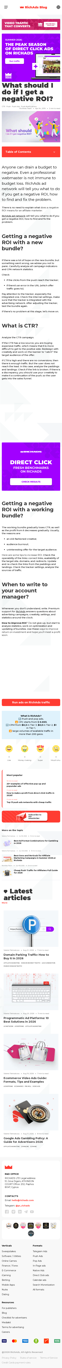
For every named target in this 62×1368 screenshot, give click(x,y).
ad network (8, 1026)
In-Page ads (39, 1265)
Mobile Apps (8, 1284)
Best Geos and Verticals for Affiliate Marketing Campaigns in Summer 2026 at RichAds (35, 857)
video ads (36, 1086)
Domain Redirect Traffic (30, 963)
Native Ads (38, 1270)
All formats (38, 1289)
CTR (3, 106)
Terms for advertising (13, 1327)
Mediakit (6, 1322)
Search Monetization (44, 1284)
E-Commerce (9, 1270)
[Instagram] (13, 1212)
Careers (6, 1332)
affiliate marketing (12, 963)
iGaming (33, 1146)
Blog (4, 1313)
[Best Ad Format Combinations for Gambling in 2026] (7, 843)
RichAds (20, 611)
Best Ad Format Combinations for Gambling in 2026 (36, 842)
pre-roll (28, 1086)
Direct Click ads (41, 1275)
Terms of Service (49, 1358)
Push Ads (38, 1256)
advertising (19, 1026)
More (4, 902)
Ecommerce (18, 1086)
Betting (6, 1280)
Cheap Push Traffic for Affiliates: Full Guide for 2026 (36, 871)
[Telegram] (26, 1212)
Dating (5, 1294)
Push (8, 106)
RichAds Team (25, 108)
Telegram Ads (40, 1251)
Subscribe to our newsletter (34, 816)
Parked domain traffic (13, 966)
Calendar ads (39, 1280)
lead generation (48, 963)
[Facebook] (7, 1212)
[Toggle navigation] (6, 7)
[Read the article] (31, 928)
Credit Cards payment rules (16, 1362)
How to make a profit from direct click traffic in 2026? (30, 794)
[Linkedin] (20, 1212)
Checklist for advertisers (14, 1317)
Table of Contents (18, 152)
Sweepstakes (9, 1251)
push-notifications (29, 106)
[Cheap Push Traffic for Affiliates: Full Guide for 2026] (7, 872)
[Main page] (33, 7)
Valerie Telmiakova (8, 836)
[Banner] (31, 24)
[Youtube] (32, 1212)
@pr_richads (23, 1205)
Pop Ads (37, 1261)
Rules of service (28, 1358)
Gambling (25, 1146)
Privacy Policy (9, 1358)
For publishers (9, 1308)
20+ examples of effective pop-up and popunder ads (26, 785)
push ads (16, 106)
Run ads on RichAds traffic (31, 702)
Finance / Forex (10, 1265)
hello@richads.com (23, 1200)
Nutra (5, 1289)
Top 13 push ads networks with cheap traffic (29, 802)
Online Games (9, 1261)
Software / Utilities (11, 1256)
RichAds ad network (13, 215)
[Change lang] (58, 7)
